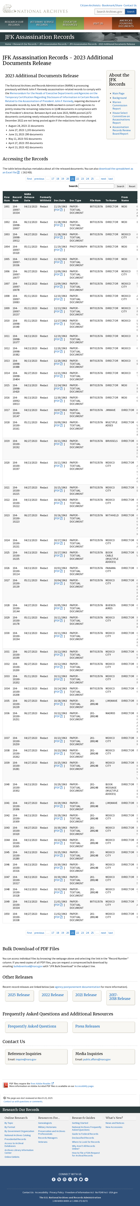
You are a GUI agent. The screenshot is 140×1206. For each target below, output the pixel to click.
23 (82, 178)
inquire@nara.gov (26, 1059)
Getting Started (80, 1122)
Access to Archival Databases (14, 1144)
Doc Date (59, 200)
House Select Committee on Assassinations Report (121, 117)
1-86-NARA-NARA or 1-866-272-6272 (70, 1200)
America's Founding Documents (126, 23)
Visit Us (98, 23)
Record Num (17, 198)
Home (8, 44)
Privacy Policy (57, 1192)
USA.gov (113, 1192)
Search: (73, 186)
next (103, 178)
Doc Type (75, 200)
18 (57, 178)
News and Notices (115, 1122)
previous (39, 178)
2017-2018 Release (119, 997)
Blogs (81, 1179)
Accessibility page (84, 1086)
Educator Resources (70, 23)
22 (77, 178)
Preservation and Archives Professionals (51, 1132)
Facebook (54, 1179)
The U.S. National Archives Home (35, 8)
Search (130, 11)
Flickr (86, 1179)
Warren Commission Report (120, 105)
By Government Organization (19, 1131)
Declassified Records (83, 1137)
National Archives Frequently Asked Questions (86, 1128)
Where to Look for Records (86, 1141)
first (29, 178)
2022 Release (53, 995)
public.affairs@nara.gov (96, 1059)
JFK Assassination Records (53, 44)
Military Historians (47, 1127)
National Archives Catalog (18, 1135)
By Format (10, 1127)
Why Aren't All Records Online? (83, 1147)
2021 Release (86, 995)
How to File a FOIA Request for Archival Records (86, 1154)
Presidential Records (15, 1139)
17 (52, 178)
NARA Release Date (29, 197)
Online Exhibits (12, 1156)
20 (67, 178)
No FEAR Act (101, 1192)
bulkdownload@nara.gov (28, 966)
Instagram (64, 1179)
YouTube (75, 1179)
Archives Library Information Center (19, 1151)
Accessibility (41, 1192)
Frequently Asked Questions (32, 1026)
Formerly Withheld (45, 198)
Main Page (118, 93)
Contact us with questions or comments (23, 1101)
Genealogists (45, 1122)
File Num (95, 200)
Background (120, 97)
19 (62, 178)
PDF (57, 209)
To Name (111, 200)
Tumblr (70, 1179)
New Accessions (114, 1127)
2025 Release (19, 995)
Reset (132, 186)
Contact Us (130, 5)
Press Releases (87, 1026)
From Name (125, 198)
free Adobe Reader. (41, 1083)
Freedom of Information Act (79, 1192)
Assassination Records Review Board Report (122, 130)
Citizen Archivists (90, 5)
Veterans (42, 1141)
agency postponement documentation (77, 986)
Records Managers (48, 1137)
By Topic (9, 1122)
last (110, 178)
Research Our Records (14, 23)
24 (87, 178)
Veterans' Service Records (42, 23)
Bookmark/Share (112, 5)
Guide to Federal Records (85, 1133)
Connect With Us (70, 1174)
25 (92, 178)
